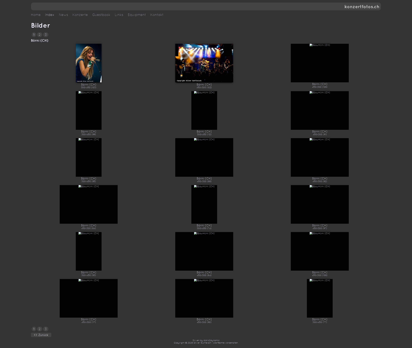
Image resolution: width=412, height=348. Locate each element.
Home (36, 15)
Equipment (137, 15)
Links (119, 15)
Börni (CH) (39, 40)
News (63, 15)
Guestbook (101, 15)
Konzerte (80, 15)
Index (49, 15)
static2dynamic (212, 340)
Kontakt (157, 15)
